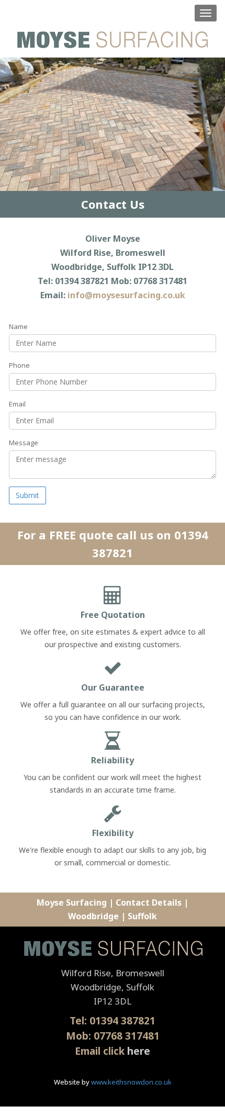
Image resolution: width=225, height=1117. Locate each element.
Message (23, 442)
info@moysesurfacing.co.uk (126, 295)
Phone (19, 365)
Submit (27, 495)
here (138, 1051)
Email (17, 404)
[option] (112, 124)
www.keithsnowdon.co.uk (131, 1082)
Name (18, 326)
